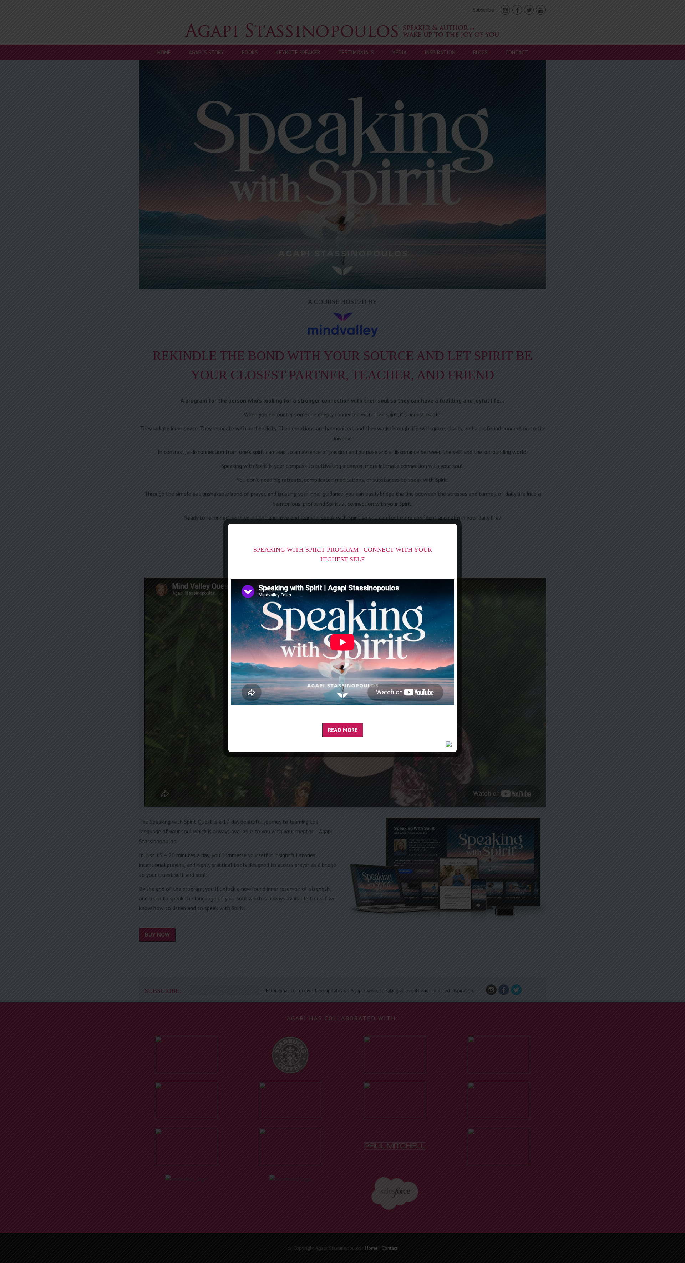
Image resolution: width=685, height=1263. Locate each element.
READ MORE (342, 729)
